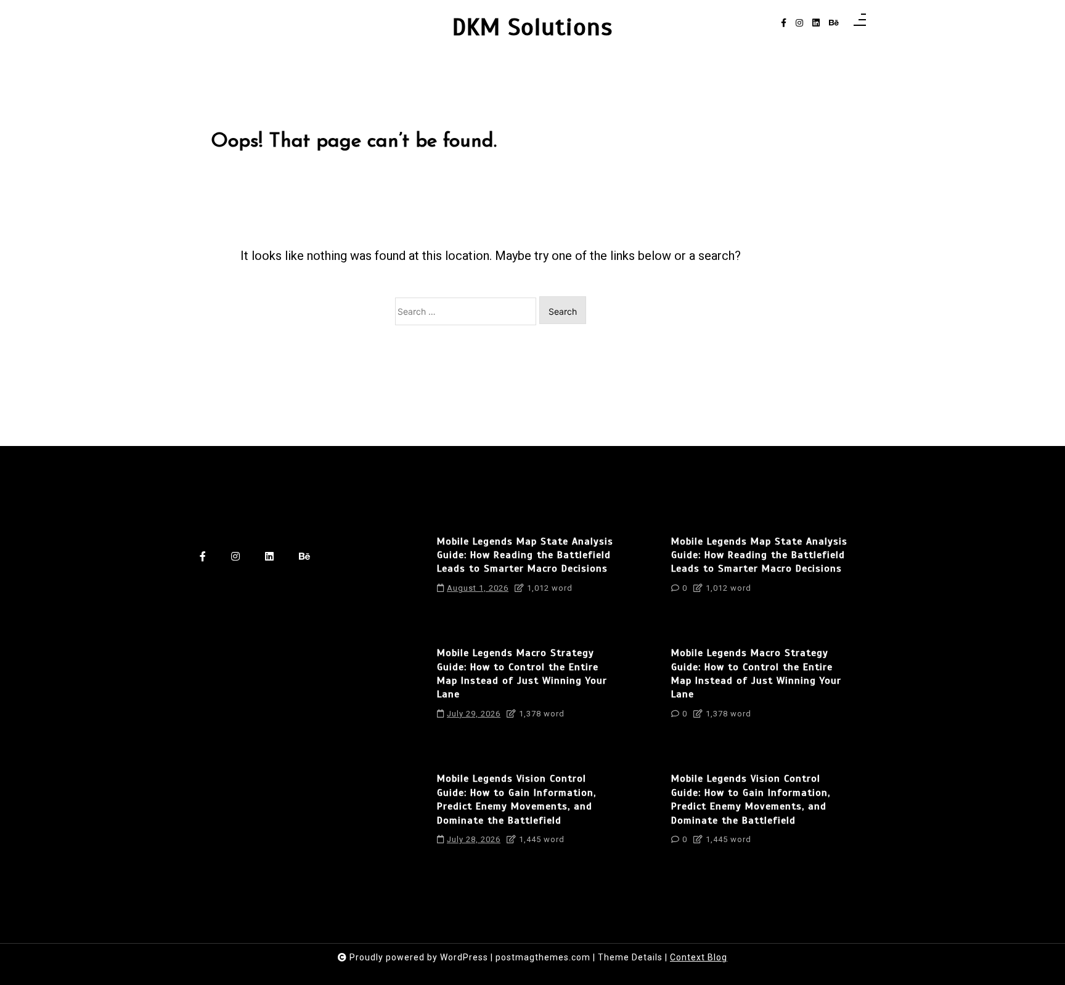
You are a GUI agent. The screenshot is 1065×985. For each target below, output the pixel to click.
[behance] (834, 23)
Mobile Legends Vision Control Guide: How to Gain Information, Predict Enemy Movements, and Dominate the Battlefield (516, 799)
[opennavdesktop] (860, 23)
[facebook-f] (783, 23)
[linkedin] (816, 23)
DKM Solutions (532, 27)
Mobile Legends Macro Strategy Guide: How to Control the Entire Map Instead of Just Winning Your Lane (522, 673)
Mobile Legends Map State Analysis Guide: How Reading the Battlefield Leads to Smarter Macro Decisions (525, 555)
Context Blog (698, 957)
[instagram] (799, 23)
